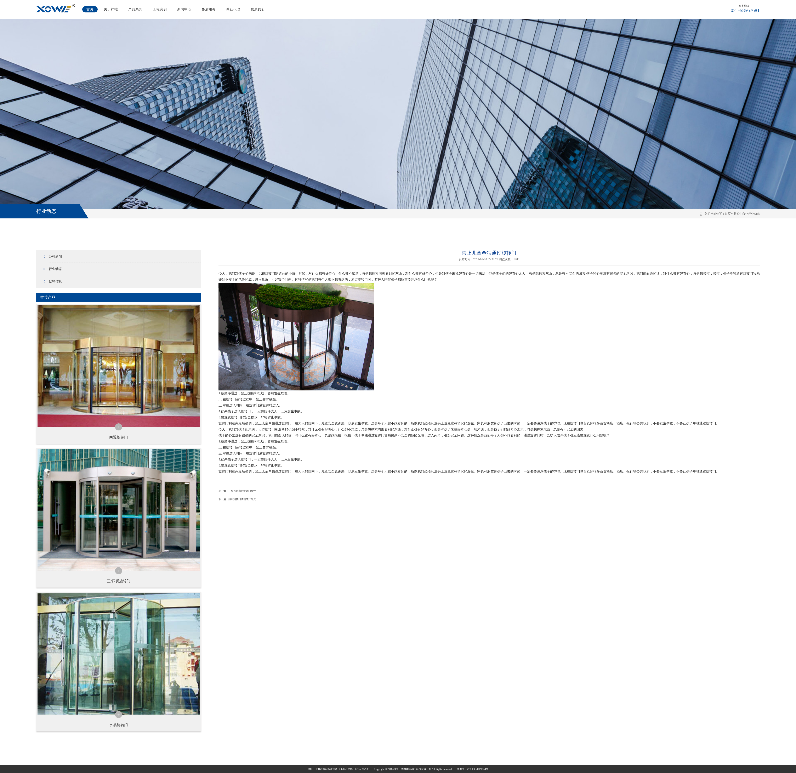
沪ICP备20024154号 (477, 769)
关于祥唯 (111, 9)
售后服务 (209, 9)
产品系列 (135, 9)
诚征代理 (233, 9)
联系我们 (258, 9)
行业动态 (754, 213)
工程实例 (160, 9)
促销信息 (55, 281)
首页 (89, 9)
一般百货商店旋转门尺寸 (242, 490)
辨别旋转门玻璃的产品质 (242, 499)
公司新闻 (55, 256)
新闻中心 (184, 9)
